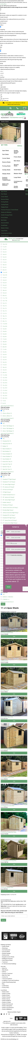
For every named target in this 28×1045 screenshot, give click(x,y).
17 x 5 (4, 262)
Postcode (9, 543)
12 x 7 (5, 300)
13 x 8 (4, 329)
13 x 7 (4, 303)
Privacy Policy (5, 987)
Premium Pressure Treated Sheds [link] (6, 179)
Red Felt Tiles (7, 466)
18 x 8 (4, 341)
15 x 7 (4, 308)
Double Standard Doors (9, 494)
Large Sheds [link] (17, 177)
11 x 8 (5, 323)
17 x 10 (5, 390)
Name (8, 531)
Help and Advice (23, 114)
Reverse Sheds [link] (6, 162)
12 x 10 (5, 377)
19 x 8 (4, 344)
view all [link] (19, 145)
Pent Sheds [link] (5, 154)
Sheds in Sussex (6, 997)
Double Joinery (7, 502)
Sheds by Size (5, 955)
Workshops (5, 948)
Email (8, 537)
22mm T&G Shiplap (8, 431)
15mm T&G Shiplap (8, 428)
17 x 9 (4, 364)
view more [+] (4, 405)
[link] (24, 108)
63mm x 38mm (7, 416)
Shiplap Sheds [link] (6, 173)
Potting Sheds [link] (6, 166)
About (25, 111)
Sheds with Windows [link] (5, 184)
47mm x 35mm (7, 413)
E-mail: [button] (19, 904)
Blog (3, 984)
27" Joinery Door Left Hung (10, 520)
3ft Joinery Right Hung (9, 484)
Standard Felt (7, 441)
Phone (8, 549)
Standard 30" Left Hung (9, 515)
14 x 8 (4, 331)
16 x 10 (5, 388)
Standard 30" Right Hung (9, 517)
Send (8, 587)
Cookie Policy (5, 985)
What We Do (23, 112)
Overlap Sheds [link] (6, 170)
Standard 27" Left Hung (9, 482)
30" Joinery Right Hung (9, 499)
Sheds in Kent (5, 991)
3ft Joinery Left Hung (8, 487)
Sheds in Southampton (8, 1007)
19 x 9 (4, 370)
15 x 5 (4, 257)
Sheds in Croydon (6, 1002)
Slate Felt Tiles (7, 469)
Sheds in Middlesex (7, 1009)
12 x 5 (4, 249)
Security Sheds (6, 951)
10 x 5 (5, 244)
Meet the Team (6, 975)
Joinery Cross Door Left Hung (10, 507)
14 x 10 (5, 382)
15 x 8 (4, 334)
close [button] (3, 604)
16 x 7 (4, 311)
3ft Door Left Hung (8, 489)
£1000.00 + (6, 599)
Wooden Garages (6, 953)
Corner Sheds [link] (6, 158)
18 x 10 (5, 393)
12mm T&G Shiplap (8, 426)
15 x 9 (4, 359)
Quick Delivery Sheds (7, 960)
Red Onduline (7, 451)
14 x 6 (4, 280)
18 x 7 (4, 316)
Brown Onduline (7, 454)
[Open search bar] (10, 108)
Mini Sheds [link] (17, 161)
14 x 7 (4, 305)
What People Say (22, 116)
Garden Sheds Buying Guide (9, 982)
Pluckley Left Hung (8, 505)
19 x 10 (5, 395)
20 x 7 (4, 321)
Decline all (13, 5)
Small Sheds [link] (17, 169)
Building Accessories (7, 958)
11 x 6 (5, 272)
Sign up (3, 920)
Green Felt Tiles (7, 464)
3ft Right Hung (7, 492)
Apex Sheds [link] (5, 150)
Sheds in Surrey (6, 998)
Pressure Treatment (7, 973)
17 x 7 (4, 313)
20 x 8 (4, 346)
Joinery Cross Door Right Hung (11, 512)
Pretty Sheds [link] (17, 157)
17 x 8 (4, 339)
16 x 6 (4, 285)
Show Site (17, 118)
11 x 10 (5, 375)
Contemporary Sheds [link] (18, 182)
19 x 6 (4, 293)
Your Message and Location (14, 555)
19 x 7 (4, 318)
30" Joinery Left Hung (8, 497)
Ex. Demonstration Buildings (9, 963)
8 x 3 (4, 403)
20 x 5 (4, 270)
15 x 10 (5, 385)
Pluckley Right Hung (8, 510)
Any (4, 410)
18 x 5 (4, 264)
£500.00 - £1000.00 (8, 596)
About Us (4, 968)
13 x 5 (4, 252)
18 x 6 (4, 290)
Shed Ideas (19, 111)
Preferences (8, 5)
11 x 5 (4, 246)
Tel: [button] (5, 904)
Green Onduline (7, 456)
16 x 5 (4, 259)
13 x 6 (4, 277)
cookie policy (3, 4)
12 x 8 (5, 326)
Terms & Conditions (7, 978)
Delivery (23, 119)
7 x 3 (4, 400)
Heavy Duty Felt (7, 443)
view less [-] (11, 405)
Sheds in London (6, 993)
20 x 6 (4, 295)
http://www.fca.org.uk (20, 1036)
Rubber (5, 446)
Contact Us (24, 118)
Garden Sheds (5, 121)
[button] (17, 108)
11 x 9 (4, 349)
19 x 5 (4, 267)
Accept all (2, 5)
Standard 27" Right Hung (9, 479)
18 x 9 (4, 367)
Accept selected (4, 100)
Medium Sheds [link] (18, 173)
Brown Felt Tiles (7, 461)
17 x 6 (4, 287)
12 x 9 (4, 352)
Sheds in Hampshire (7, 1005)
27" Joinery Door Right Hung (10, 523)
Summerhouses (6, 949)
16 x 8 (4, 336)
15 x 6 (4, 282)
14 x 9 (4, 357)
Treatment (5, 962)
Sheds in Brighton (6, 1000)
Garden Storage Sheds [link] (16, 152)
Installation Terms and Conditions (10, 980)
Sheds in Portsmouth (7, 1004)
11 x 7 (5, 298)
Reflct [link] (16, 1012)
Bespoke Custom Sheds (8, 956)
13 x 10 (5, 380)
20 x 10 (5, 398)
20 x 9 (4, 372)
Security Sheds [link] (16, 165)
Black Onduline (7, 448)
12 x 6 (5, 275)
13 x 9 (4, 354)
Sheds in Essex (6, 995)
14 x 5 (4, 254)
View (14, 636)
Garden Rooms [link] (16, 187)
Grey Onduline (7, 459)
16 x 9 (4, 362)
